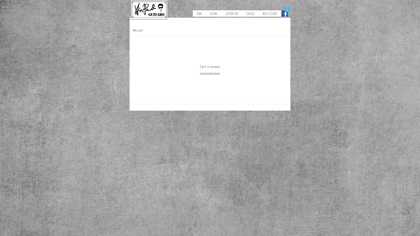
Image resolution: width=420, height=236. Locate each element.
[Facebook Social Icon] (285, 13)
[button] (287, 9)
